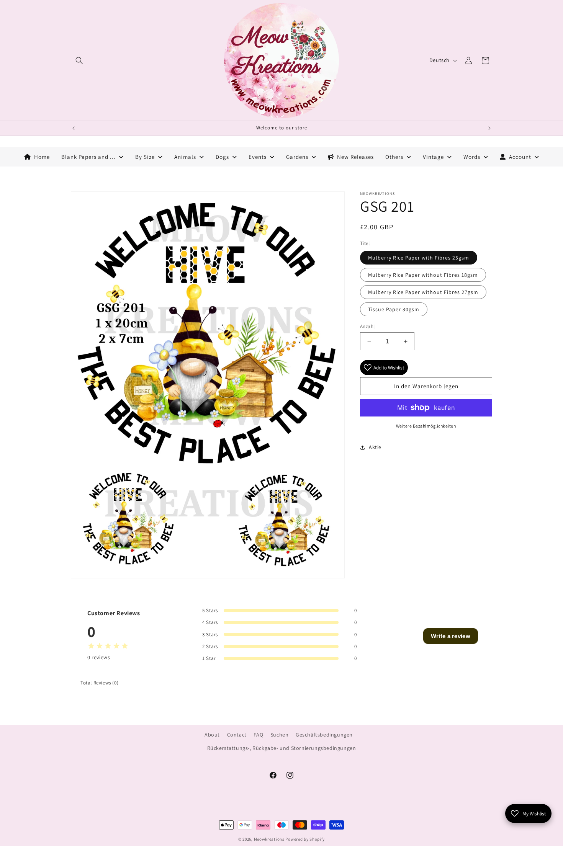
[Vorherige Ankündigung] (73, 128)
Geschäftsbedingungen (324, 734)
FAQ (258, 734)
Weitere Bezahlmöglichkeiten (426, 426)
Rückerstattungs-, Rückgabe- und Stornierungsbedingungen (281, 748)
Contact (237, 734)
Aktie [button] (375, 447)
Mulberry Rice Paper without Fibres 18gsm (423, 274)
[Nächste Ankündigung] (489, 128)
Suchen (279, 734)
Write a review (450, 636)
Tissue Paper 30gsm (393, 309)
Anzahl (367, 326)
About (212, 734)
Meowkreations (269, 839)
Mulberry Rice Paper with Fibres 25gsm (418, 257)
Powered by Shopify (305, 839)
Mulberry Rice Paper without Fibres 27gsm (423, 292)
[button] (79, 60)
